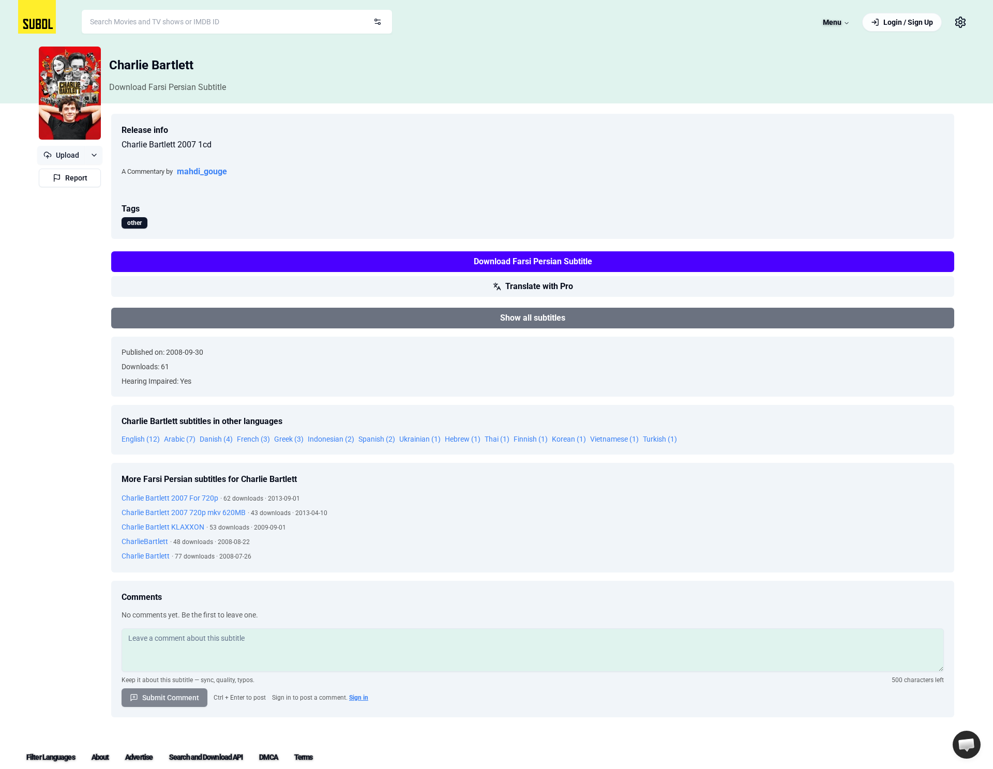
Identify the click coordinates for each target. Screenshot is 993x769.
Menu (832, 22)
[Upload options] (93, 155)
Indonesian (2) (331, 439)
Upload (67, 155)
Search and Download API (206, 757)
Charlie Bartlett (151, 65)
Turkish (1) (660, 439)
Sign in (358, 697)
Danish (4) (216, 439)
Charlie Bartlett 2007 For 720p (170, 498)
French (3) (253, 439)
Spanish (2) (376, 439)
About (100, 757)
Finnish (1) (531, 439)
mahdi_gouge (202, 171)
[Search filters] (377, 21)
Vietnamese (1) (614, 439)
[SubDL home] (37, 17)
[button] (967, 745)
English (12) (141, 439)
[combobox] (237, 22)
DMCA (268, 757)
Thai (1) (497, 439)
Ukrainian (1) (420, 439)
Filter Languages (50, 757)
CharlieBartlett (145, 541)
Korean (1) (569, 439)
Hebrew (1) (462, 439)
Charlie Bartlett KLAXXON (163, 527)
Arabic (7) (179, 439)
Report (76, 178)
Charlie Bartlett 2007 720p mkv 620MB (184, 512)
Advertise (139, 757)
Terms (303, 757)
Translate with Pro (539, 286)
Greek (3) (289, 439)
